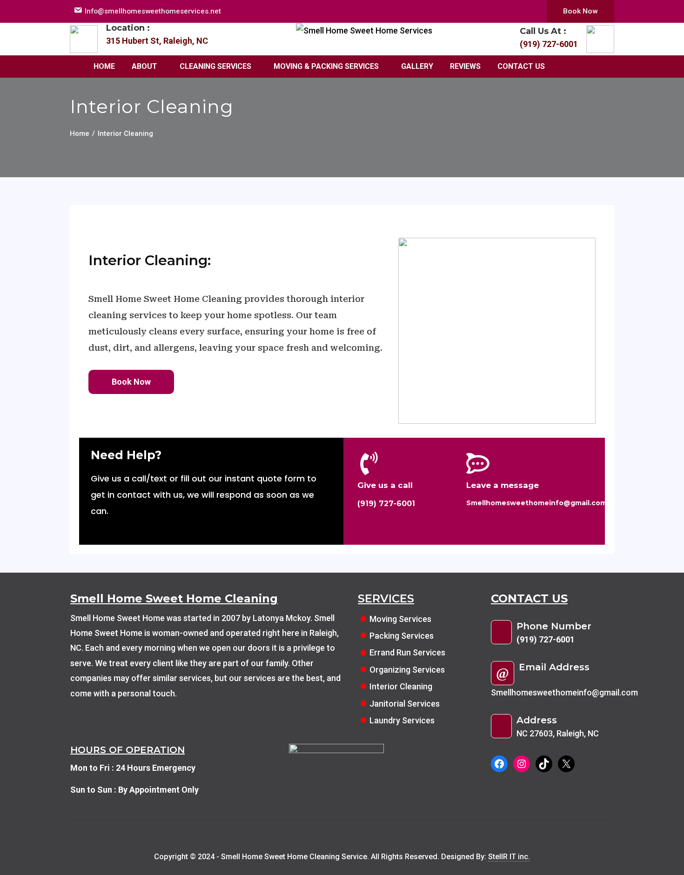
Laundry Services (402, 720)
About (144, 66)
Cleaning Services (215, 66)
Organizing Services (407, 670)
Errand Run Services (408, 652)
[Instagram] (521, 763)
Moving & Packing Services (326, 66)
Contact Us (521, 66)
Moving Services (400, 619)
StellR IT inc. (509, 856)
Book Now (580, 11)
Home (104, 66)
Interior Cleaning (400, 686)
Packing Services (401, 636)
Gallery (417, 66)
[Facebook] (499, 763)
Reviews (465, 66)
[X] (566, 763)
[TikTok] (544, 763)
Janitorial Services (404, 703)
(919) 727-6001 (549, 44)
